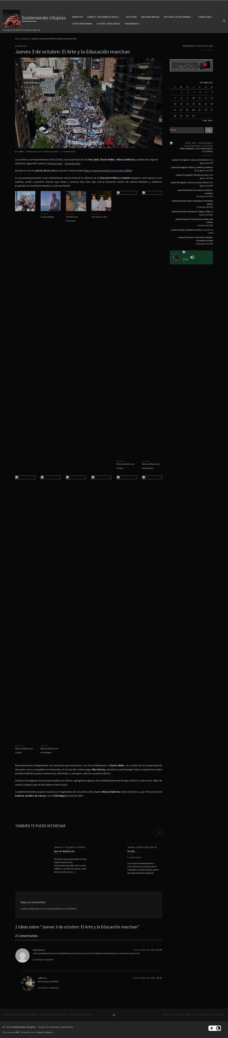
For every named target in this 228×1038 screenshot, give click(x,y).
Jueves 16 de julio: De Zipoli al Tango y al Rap (191, 211)
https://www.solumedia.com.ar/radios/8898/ (107, 170)
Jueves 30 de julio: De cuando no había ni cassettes (195, 192)
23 (187, 110)
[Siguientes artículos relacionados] (159, 832)
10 (193, 98)
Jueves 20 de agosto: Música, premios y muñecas (192, 167)
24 (193, 110)
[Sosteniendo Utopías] (185, 257)
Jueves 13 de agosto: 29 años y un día (192, 175)
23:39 (159, 950)
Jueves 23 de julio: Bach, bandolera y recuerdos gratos (192, 202)
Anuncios (26, 38)
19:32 (159, 978)
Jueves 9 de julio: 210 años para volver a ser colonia (194, 221)
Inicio (17, 38)
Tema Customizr (45, 1032)
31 (193, 116)
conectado (45, 908)
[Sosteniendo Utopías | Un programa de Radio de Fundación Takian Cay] (11, 18)
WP (17, 1032)
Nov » (210, 120)
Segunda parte (73, 163)
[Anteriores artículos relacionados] (152, 832)
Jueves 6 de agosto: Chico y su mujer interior (189, 182)
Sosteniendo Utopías (23, 1027)
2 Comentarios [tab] (26, 935)
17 (193, 104)
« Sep (204, 120)
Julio (21, 152)
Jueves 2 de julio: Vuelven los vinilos (186, 230)
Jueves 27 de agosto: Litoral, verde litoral (190, 160)
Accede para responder (43, 959)
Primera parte (55, 163)
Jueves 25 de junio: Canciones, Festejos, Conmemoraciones (195, 239)
